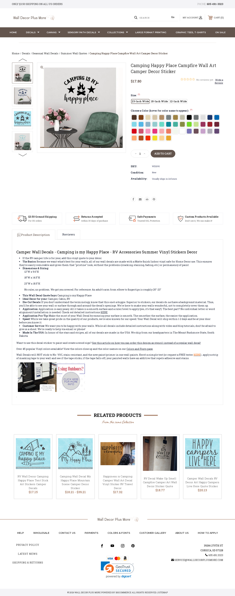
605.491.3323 (216, 555)
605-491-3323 (215, 4)
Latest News (28, 553)
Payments (91, 532)
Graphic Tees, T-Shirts (191, 32)
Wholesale (41, 532)
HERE (104, 312)
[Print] (147, 199)
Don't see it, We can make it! (198, 220)
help (20, 532)
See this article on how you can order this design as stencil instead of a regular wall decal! (146, 343)
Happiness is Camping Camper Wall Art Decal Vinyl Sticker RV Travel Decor (118, 482)
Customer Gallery (152, 532)
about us (182, 532)
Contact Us (67, 532)
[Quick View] (45, 441)
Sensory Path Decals (82, 32)
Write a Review (219, 81)
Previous (23, 59)
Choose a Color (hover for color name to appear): (161, 110)
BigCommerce (123, 592)
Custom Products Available (201, 216)
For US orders (35, 220)
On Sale (220, 32)
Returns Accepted (92, 216)
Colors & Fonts (119, 532)
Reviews (68, 234)
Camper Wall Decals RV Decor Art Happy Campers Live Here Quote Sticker (202, 482)
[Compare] (45, 459)
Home (13, 32)
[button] (117, 569)
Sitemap (163, 592)
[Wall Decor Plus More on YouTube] (112, 545)
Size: (135, 95)
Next (23, 154)
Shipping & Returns (27, 562)
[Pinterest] (154, 199)
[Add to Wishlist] (45, 450)
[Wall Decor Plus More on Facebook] (102, 545)
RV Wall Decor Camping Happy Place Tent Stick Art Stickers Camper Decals (33, 482)
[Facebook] (133, 199)
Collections (115, 32)
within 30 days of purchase (94, 220)
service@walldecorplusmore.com (198, 560)
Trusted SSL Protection (148, 220)
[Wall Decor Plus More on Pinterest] (133, 545)
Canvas (52, 32)
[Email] (140, 199)
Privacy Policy (27, 544)
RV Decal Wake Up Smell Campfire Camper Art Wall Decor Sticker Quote (160, 482)
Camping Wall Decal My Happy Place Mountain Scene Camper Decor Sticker (75, 482)
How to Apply (208, 532)
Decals (31, 32)
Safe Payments (146, 216)
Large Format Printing (150, 32)
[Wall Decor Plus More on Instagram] (122, 545)
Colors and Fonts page (139, 349)
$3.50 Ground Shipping (42, 216)
